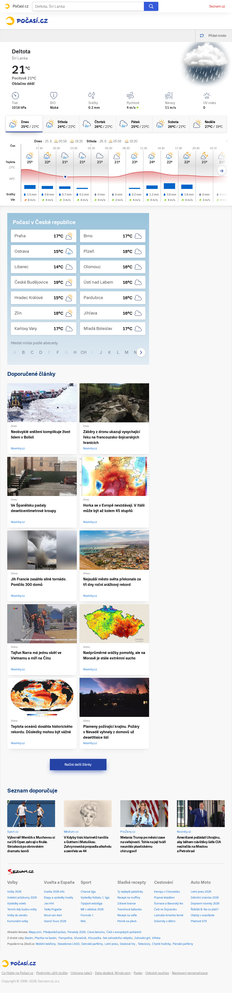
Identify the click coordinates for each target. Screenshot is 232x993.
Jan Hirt (49, 903)
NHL (83, 921)
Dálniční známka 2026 (205, 897)
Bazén (29, 938)
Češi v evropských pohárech (123, 932)
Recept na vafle (127, 915)
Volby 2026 (14, 891)
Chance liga (88, 891)
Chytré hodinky (161, 944)
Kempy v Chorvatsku (167, 891)
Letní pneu (111, 944)
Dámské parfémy (92, 944)
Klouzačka (94, 938)
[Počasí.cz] (27, 21)
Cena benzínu (96, 932)
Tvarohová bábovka (129, 909)
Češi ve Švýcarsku (165, 909)
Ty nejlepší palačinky (130, 891)
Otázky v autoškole (202, 915)
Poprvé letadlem (164, 897)
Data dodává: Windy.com (113, 973)
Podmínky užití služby (52, 973)
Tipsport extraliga (91, 903)
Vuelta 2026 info (54, 891)
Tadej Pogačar (53, 909)
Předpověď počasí (54, 932)
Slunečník (80, 938)
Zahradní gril (142, 938)
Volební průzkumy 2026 (22, 897)
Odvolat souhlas (157, 973)
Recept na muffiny (128, 897)
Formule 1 (87, 915)
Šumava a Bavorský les (168, 903)
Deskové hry (128, 944)
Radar (138, 973)
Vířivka (156, 938)
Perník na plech (127, 921)
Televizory (144, 944)
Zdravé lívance (126, 903)
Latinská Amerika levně (168, 915)
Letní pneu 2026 (201, 891)
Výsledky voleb (16, 903)
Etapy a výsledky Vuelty (58, 897)
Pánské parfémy (183, 944)
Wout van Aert (53, 915)
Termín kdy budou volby (22, 909)
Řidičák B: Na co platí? (205, 909)
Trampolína (65, 938)
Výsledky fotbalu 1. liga (95, 897)
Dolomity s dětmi (164, 921)
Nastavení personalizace (190, 973)
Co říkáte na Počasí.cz (17, 973)
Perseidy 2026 (76, 932)
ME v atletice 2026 (92, 909)
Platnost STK (199, 921)
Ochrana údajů (81, 973)
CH (84, 352)
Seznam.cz (217, 6)
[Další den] (221, 170)
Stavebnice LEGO (69, 944)
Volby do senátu (17, 915)
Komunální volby (17, 921)
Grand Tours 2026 (55, 921)
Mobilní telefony (46, 944)
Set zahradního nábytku (118, 938)
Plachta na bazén (45, 938)
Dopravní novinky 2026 (205, 903)
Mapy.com (35, 932)
